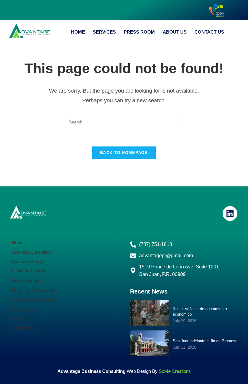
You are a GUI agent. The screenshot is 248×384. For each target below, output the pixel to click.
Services (104, 31)
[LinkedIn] (237, 10)
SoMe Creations (175, 371)
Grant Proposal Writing (34, 299)
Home (78, 31)
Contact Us (209, 31)
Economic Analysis (29, 261)
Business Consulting (31, 252)
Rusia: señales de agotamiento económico (200, 312)
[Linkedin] (230, 213)
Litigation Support (29, 270)
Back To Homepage (124, 152)
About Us (175, 31)
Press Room (139, 31)
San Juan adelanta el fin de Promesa (205, 341)
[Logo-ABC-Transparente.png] (28, 212)
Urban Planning (27, 280)
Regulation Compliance (34, 290)
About (17, 318)
